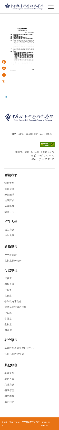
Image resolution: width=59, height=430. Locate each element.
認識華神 (9, 183)
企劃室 (8, 324)
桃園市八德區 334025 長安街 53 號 (35, 151)
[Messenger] (4, 75)
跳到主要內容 (7, 18)
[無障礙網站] (47, 146)
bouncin (44, 425)
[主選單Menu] (51, 6)
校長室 (8, 278)
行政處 (8, 312)
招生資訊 (9, 229)
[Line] (4, 68)
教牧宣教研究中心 (14, 353)
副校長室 (9, 284)
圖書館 (8, 330)
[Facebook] (4, 62)
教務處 (8, 295)
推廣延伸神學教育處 (15, 307)
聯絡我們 (9, 402)
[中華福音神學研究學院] (24, 6)
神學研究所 (10, 254)
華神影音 (9, 206)
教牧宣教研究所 (13, 260)
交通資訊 (9, 384)
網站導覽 (9, 396)
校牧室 (8, 289)
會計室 (8, 318)
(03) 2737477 (47, 155)
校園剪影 (9, 200)
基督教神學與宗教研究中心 (19, 347)
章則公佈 (9, 212)
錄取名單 (9, 235)
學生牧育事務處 (13, 301)
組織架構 (9, 188)
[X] (4, 81)
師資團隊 (9, 194)
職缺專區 (9, 378)
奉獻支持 (9, 373)
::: (1, 18)
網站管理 (9, 390)
